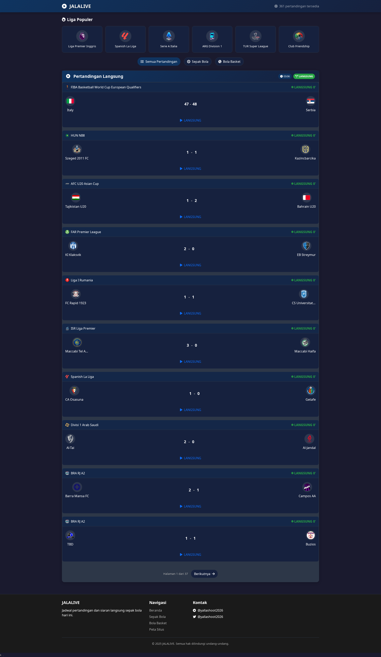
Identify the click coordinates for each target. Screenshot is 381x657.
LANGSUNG (192, 120)
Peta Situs (156, 629)
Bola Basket (231, 61)
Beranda (155, 610)
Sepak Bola (199, 61)
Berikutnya (202, 574)
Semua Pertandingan (161, 61)
